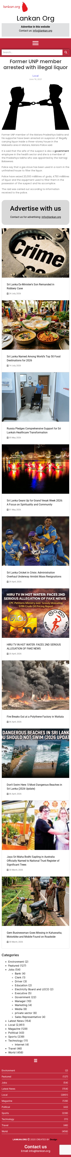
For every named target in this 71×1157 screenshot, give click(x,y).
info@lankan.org (42, 30)
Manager (20, 1001)
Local (11, 1024)
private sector (23, 1013)
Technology (15, 1040)
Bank (18, 973)
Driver (18, 981)
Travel (12, 1048)
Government (22, 997)
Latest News (16, 1020)
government (61, 151)
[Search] (65, 52)
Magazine (14, 1028)
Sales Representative (28, 1017)
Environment (16, 961)
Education (21, 985)
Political (13, 1032)
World (12, 1052)
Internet (19, 1044)
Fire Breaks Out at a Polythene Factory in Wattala (35, 716)
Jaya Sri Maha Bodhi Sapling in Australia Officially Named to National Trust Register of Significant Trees (33, 860)
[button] (35, 1061)
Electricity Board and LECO (32, 989)
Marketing (21, 1005)
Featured (13, 965)
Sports (12, 1036)
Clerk (18, 977)
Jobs (11, 969)
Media (18, 1009)
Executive (21, 993)
